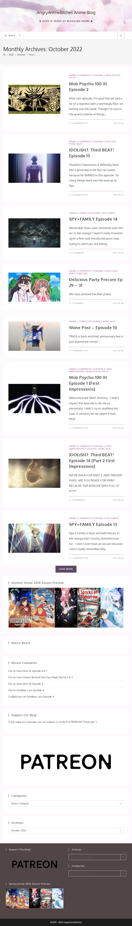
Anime (72, 75)
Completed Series (89, 213)
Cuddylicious (15, 696)
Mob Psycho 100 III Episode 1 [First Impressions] (88, 383)
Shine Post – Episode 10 (93, 327)
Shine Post (109, 321)
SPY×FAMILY (109, 213)
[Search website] (120, 36)
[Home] (4, 54)
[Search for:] (18, 35)
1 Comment (78, 253)
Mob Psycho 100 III (97, 371)
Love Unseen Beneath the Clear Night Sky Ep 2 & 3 (44, 677)
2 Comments (78, 500)
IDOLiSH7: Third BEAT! (99, 448)
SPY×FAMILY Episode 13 (93, 524)
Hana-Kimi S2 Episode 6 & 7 (31, 670)
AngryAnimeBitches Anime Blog (66, 12)
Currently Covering (91, 75)
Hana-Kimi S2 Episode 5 (29, 683)
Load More (66, 569)
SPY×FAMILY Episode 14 (93, 219)
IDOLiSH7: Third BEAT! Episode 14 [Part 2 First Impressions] (92, 460)
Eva (10, 670)
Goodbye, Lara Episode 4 (30, 690)
